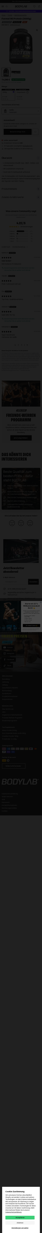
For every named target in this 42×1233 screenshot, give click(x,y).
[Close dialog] (40, 602)
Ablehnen (20, 1223)
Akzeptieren (19, 1217)
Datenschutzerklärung (13, 1212)
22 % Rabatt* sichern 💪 (31, 625)
